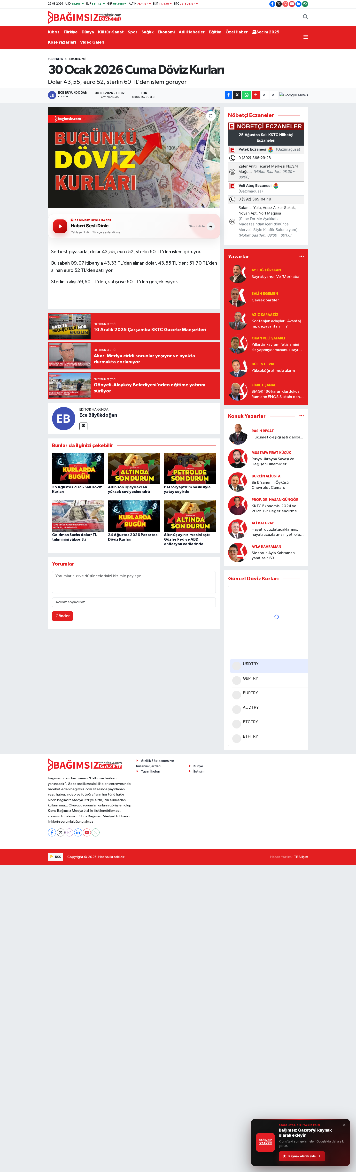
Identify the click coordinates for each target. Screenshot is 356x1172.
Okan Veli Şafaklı (268, 338)
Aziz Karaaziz (265, 315)
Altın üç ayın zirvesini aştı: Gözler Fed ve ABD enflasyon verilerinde (187, 539)
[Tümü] (301, 256)
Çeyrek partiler (265, 300)
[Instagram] (69, 832)
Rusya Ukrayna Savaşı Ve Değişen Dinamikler (273, 461)
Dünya (88, 32)
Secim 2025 (267, 32)
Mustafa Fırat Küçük (271, 453)
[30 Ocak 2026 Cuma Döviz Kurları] (134, 157)
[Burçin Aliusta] (238, 482)
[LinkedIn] (78, 832)
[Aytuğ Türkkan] (238, 273)
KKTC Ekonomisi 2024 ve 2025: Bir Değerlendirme (274, 508)
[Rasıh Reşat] (238, 434)
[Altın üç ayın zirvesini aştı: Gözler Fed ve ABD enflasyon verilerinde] (190, 516)
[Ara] (305, 17)
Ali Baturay (263, 523)
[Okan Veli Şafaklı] (238, 344)
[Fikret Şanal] (238, 391)
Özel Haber (236, 32)
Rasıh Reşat (263, 431)
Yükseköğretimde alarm (273, 371)
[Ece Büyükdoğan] (63, 418)
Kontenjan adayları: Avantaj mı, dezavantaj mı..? (276, 323)
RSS (57, 857)
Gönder (62, 616)
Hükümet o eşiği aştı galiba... (277, 437)
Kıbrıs (53, 32)
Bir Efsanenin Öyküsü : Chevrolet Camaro (271, 485)
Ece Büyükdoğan (98, 415)
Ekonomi (166, 32)
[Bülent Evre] (238, 367)
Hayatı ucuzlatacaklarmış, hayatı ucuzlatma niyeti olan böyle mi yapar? (277, 532)
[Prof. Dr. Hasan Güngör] (238, 505)
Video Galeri (92, 42)
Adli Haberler (192, 32)
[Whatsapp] (96, 832)
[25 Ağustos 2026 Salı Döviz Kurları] (78, 468)
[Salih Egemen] (238, 297)
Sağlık (147, 32)
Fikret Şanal (264, 385)
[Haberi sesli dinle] (60, 226)
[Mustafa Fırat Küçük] (238, 458)
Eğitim (215, 32)
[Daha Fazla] (256, 95)
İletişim (198, 771)
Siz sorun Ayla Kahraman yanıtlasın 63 (273, 555)
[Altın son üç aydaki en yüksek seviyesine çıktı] (134, 468)
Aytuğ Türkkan (266, 270)
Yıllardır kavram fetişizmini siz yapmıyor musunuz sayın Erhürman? (276, 347)
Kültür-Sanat (111, 32)
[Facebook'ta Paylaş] (228, 95)
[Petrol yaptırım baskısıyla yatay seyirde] (190, 468)
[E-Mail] (83, 426)
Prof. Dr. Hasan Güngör (275, 500)
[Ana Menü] (305, 37)
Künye (198, 766)
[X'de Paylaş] (237, 95)
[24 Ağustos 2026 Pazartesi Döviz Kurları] (134, 516)
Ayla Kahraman (266, 547)
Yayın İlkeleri (150, 771)
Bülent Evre (263, 364)
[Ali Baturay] (238, 529)
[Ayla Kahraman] (238, 552)
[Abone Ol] (293, 95)
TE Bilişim (301, 857)
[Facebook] (52, 832)
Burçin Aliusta (266, 476)
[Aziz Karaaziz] (238, 320)
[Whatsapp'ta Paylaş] (246, 95)
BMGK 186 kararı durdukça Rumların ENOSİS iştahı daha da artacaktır (277, 394)
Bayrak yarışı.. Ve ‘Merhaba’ (276, 277)
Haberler (55, 59)
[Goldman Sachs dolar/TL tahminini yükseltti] (78, 516)
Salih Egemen (265, 294)
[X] (61, 832)
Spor (132, 32)
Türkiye (70, 32)
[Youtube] (87, 832)
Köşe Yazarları (62, 42)
